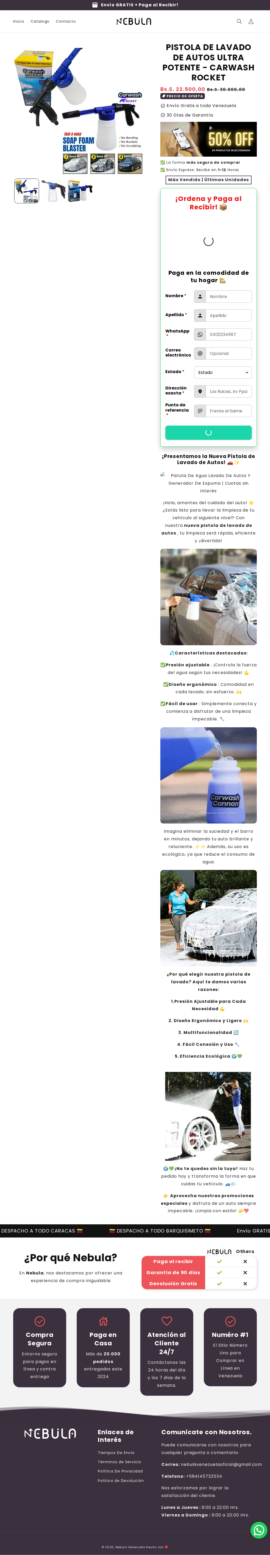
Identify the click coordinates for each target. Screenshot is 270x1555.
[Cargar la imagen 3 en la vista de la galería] (80, 191)
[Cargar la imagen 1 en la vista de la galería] (27, 191)
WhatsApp (177, 334)
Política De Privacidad (120, 1471)
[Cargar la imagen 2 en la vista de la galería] (53, 191)
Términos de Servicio (119, 1462)
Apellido (176, 314)
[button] (239, 21)
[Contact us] (258, 1530)
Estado (175, 371)
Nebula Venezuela (130, 1547)
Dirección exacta (176, 391)
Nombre (175, 295)
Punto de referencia (177, 409)
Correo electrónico (178, 353)
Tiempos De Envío (116, 1452)
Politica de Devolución (121, 1480)
